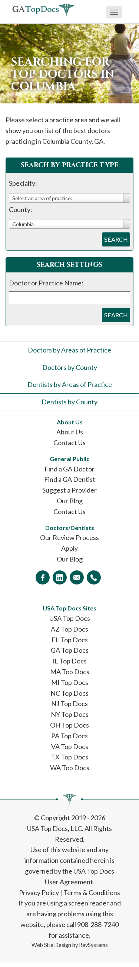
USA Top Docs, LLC (54, 828)
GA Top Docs (70, 650)
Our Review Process (69, 537)
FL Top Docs (70, 640)
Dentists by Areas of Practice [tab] (69, 384)
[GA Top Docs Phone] (94, 577)
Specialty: (23, 183)
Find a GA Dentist (69, 479)
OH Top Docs (69, 725)
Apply (69, 548)
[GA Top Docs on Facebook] (43, 577)
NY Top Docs (70, 714)
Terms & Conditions (91, 892)
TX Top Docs (69, 757)
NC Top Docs (69, 693)
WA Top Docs (69, 768)
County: (20, 209)
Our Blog (70, 501)
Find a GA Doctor (69, 469)
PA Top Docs (69, 736)
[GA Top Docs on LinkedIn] (60, 577)
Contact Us (69, 442)
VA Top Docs (69, 746)
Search (116, 239)
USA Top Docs (69, 618)
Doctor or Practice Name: (46, 283)
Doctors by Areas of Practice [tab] (69, 350)
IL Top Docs (69, 661)
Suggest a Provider (69, 490)
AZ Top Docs (69, 629)
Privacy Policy (39, 892)
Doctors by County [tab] (69, 367)
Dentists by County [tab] (69, 402)
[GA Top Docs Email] (77, 577)
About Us (69, 432)
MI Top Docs (69, 682)
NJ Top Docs (69, 703)
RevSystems (93, 945)
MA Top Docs (69, 672)
